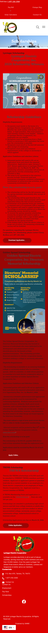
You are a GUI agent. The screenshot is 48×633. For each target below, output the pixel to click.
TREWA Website (22, 497)
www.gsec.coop (9, 432)
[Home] (10, 27)
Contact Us (37, 15)
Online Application (15, 525)
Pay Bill (11, 7)
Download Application (16, 240)
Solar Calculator (11, 15)
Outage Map (37, 7)
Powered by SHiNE (22, 624)
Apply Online (13, 455)
